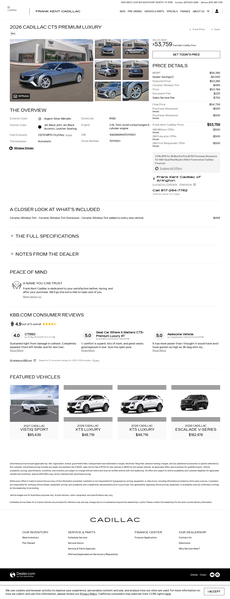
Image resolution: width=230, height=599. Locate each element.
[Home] (16, 11)
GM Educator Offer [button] (165, 138)
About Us (198, 11)
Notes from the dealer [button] (47, 254)
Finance (185, 11)
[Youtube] (212, 574)
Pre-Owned (135, 11)
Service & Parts (154, 11)
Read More (16, 350)
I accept (214, 591)
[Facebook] (217, 574)
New (122, 11)
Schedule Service (77, 537)
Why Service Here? (189, 548)
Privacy (95, 360)
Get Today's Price (186, 54)
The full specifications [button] (47, 236)
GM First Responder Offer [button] (169, 144)
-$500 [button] (216, 108)
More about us (32, 296)
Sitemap (194, 575)
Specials (172, 11)
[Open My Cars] (216, 11)
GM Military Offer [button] (163, 131)
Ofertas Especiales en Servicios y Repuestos (93, 554)
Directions (184, 542)
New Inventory (30, 537)
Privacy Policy (88, 594)
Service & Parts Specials (81, 548)
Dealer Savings (162, 77)
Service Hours (76, 542)
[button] (77, 33)
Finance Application (146, 537)
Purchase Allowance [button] (165, 110)
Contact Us (185, 537)
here (168, 594)
